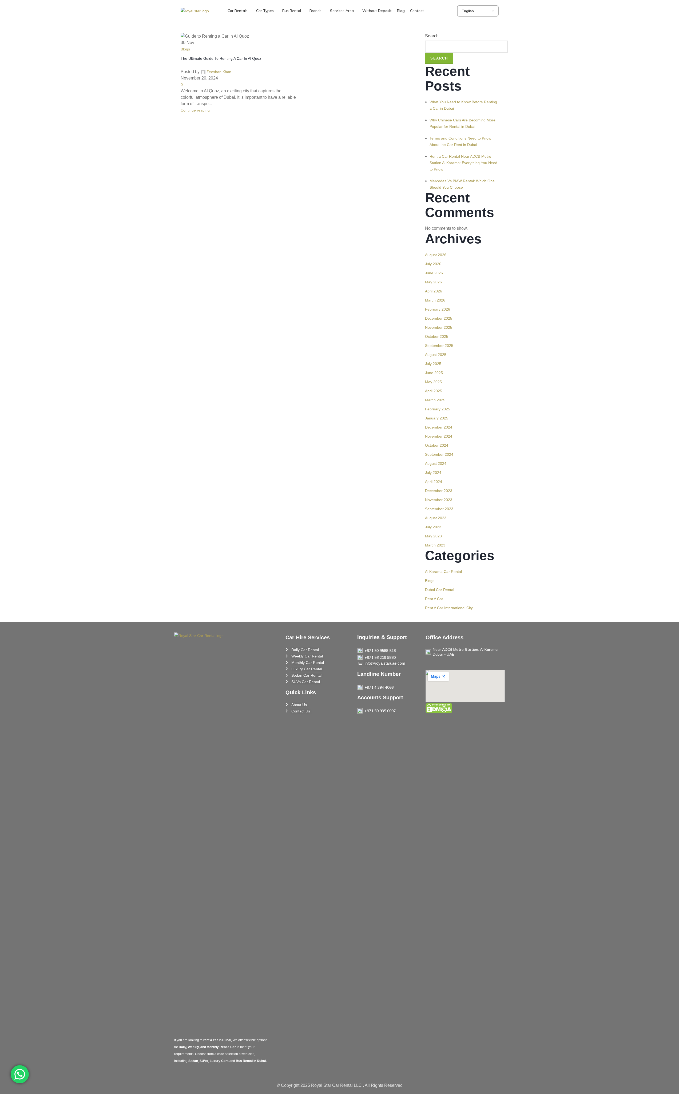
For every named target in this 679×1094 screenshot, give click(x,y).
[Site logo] (195, 11)
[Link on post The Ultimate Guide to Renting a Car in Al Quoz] (339, 547)
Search (439, 58)
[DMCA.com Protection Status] (439, 708)
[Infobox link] (387, 650)
